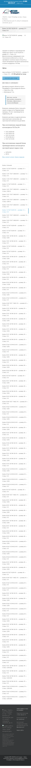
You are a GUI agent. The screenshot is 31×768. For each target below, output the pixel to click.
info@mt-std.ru (20, 3)
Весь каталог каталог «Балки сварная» (13, 157)
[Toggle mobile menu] (28, 10)
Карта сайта (20, 730)
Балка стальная (7, 165)
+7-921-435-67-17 (21, 715)
